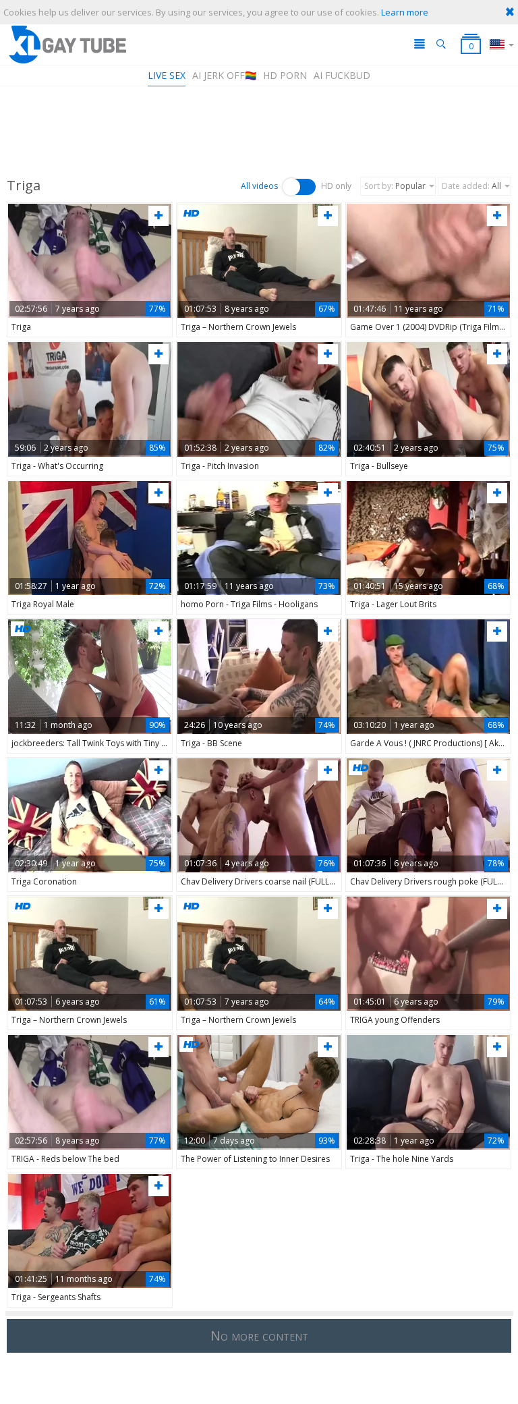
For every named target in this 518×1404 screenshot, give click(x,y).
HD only (336, 186)
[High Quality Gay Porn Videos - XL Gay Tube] (67, 44)
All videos (259, 186)
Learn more (404, 12)
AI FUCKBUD (342, 75)
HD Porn (285, 75)
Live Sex (166, 75)
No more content (259, 1335)
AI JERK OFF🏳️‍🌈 (224, 75)
